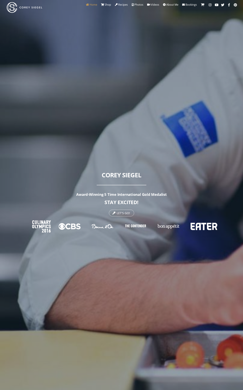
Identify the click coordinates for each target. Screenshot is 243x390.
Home (93, 4)
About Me (172, 4)
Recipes (123, 4)
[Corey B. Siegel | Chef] (24, 11)
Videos (154, 4)
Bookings (191, 4)
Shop (107, 4)
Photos (138, 4)
